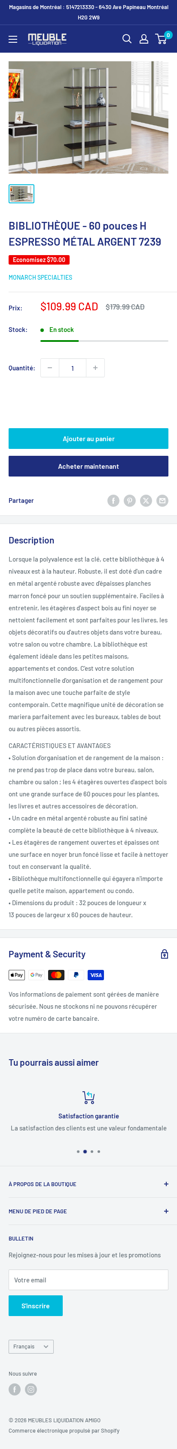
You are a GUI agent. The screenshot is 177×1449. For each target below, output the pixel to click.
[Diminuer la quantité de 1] (50, 368)
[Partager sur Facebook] (113, 500)
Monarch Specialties (40, 277)
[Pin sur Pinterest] (130, 500)
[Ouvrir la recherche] (127, 39)
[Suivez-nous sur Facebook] (15, 1389)
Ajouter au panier (89, 438)
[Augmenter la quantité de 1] (95, 368)
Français (23, 1346)
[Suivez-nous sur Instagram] (31, 1389)
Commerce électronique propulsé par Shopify (64, 1430)
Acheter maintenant (88, 466)
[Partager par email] (162, 500)
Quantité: (22, 368)
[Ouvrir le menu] (13, 39)
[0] (161, 39)
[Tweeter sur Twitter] (146, 500)
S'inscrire (35, 1305)
